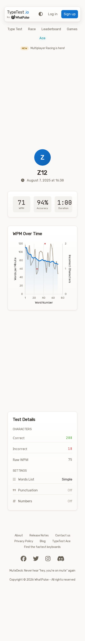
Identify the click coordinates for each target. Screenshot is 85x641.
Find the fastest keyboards (42, 547)
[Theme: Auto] (40, 14)
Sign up (70, 14)
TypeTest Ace (61, 541)
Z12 (42, 172)
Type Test (14, 29)
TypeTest (18, 12)
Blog (43, 541)
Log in (53, 14)
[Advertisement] (42, 104)
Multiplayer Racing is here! (43, 48)
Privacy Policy (23, 541)
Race (32, 29)
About (19, 535)
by (8, 17)
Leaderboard (51, 29)
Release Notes (39, 535)
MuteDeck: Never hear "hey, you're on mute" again (42, 570)
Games (72, 29)
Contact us (62, 535)
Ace (42, 38)
